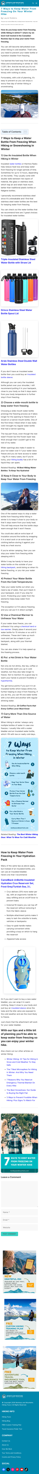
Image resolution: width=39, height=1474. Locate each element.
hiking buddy (17, 460)
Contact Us (6, 1441)
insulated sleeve (18, 1008)
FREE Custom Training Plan (11, 1425)
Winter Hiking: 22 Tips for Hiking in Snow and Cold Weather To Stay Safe (22, 1062)
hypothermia (6, 681)
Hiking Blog (6, 1421)
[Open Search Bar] (33, 3)
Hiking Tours (6, 1417)
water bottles (15, 164)
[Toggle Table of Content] (24, 131)
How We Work (7, 1449)
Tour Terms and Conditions (11, 1453)
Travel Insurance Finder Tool (12, 1429)
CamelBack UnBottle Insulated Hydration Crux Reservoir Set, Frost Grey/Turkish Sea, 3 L (17, 883)
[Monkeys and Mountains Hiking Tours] (12, 3)
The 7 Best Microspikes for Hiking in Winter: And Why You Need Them (22, 1072)
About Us (5, 1445)
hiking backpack (8, 567)
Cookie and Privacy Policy (11, 1457)
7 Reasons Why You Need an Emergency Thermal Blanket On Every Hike (21, 1083)
